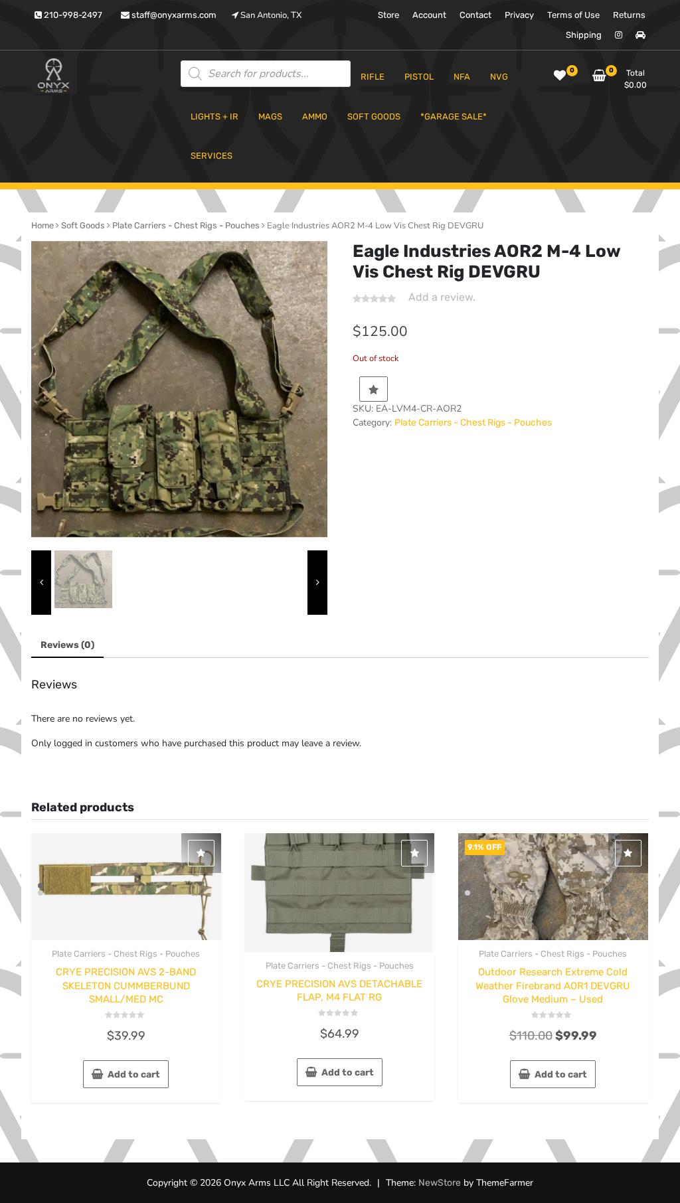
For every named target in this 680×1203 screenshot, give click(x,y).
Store (388, 15)
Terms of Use (573, 15)
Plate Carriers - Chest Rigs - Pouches (186, 225)
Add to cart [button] (134, 1074)
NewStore (439, 1182)
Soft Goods (83, 225)
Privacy (519, 15)
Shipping (584, 35)
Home (42, 225)
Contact (475, 15)
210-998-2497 (72, 15)
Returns (629, 15)
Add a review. (441, 297)
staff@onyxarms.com (172, 15)
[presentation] (41, 582)
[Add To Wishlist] (373, 389)
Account (429, 15)
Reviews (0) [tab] (67, 645)
